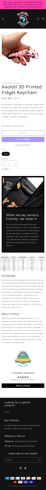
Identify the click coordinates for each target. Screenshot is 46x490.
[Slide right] (27, 78)
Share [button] (6, 169)
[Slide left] (18, 78)
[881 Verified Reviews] (23, 368)
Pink (5, 154)
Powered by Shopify (32, 486)
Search (7, 412)
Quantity (5, 159)
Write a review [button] (23, 386)
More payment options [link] (23, 145)
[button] (2, 18)
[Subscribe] (39, 459)
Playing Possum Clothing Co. (20, 486)
